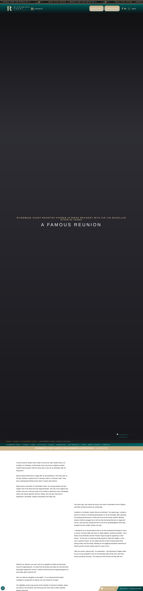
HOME (8, 441)
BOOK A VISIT (96, 8)
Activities (42, 444)
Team (84, 444)
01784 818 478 (38, 9)
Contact (106, 444)
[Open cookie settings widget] (3, 587)
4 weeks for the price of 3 (71, 448)
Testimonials (73, 444)
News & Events (94, 444)
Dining (51, 444)
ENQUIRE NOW (112, 8)
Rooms (26, 444)
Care (33, 444)
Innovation (61, 444)
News (16, 441)
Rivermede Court (29, 441)
